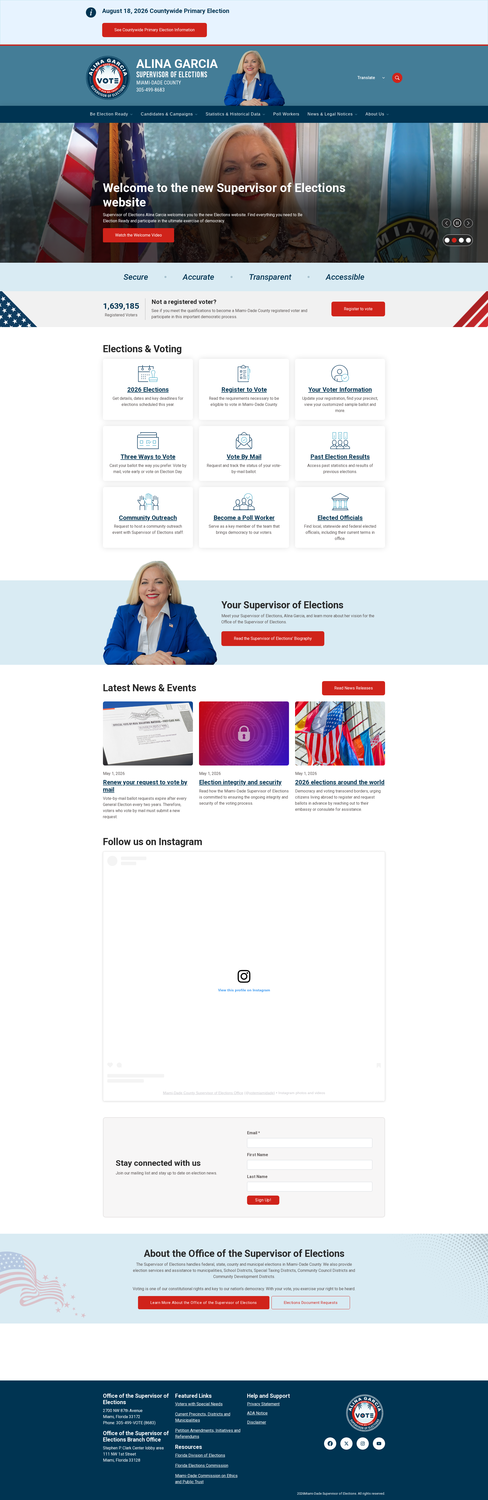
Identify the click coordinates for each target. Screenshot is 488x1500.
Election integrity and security (240, 782)
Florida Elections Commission (201, 1465)
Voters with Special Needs (199, 1404)
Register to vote (358, 308)
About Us (374, 114)
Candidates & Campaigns (167, 114)
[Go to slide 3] (461, 240)
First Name (257, 1154)
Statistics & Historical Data (233, 114)
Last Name (257, 1176)
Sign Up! (263, 1200)
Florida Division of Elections (200, 1455)
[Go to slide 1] (447, 240)
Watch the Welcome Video (138, 235)
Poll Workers (286, 114)
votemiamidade (261, 1093)
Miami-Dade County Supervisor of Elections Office (203, 1093)
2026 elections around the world (340, 782)
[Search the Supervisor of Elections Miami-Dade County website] (397, 78)
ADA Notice (257, 1413)
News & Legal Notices (330, 114)
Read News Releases (353, 688)
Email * (253, 1132)
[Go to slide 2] (454, 240)
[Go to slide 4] (468, 240)
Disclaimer (256, 1422)
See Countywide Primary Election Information (154, 29)
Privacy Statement (263, 1404)
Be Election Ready (109, 114)
